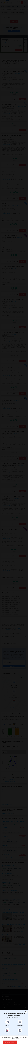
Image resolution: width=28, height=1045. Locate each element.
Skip (21, 1042)
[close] (26, 1012)
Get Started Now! (9, 1042)
